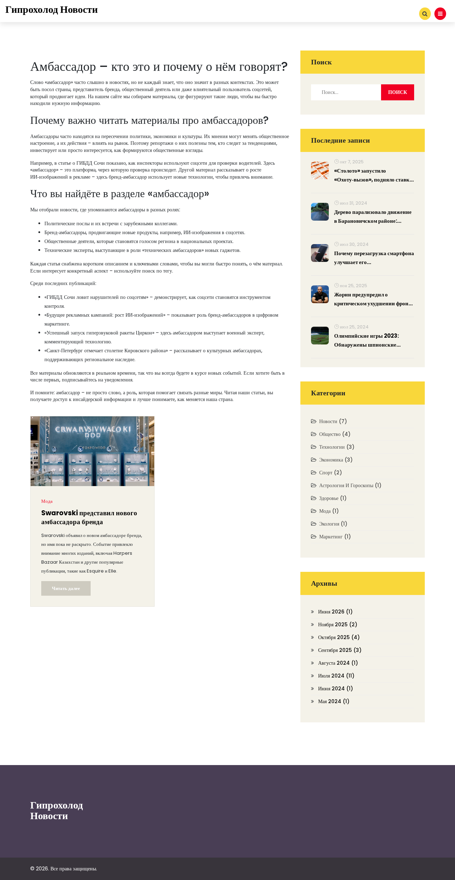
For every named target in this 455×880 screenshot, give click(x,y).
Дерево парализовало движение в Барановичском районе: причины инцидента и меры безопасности (373, 216)
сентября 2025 (340, 650)
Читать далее (66, 588)
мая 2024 (333, 701)
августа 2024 (338, 662)
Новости (333, 421)
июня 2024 (335, 688)
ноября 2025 (337, 624)
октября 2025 (339, 637)
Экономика (336, 459)
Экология (333, 523)
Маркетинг (335, 536)
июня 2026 (335, 611)
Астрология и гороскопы (350, 485)
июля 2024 (336, 675)
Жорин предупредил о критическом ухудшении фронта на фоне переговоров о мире (374, 299)
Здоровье (333, 498)
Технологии (336, 446)
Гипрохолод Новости (51, 9)
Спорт (330, 472)
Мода (47, 501)
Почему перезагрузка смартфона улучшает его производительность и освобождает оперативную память (374, 258)
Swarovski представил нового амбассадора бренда (89, 517)
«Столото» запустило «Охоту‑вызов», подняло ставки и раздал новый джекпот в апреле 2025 (373, 175)
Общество (334, 434)
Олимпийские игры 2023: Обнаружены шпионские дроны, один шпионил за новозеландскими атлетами (368, 340)
